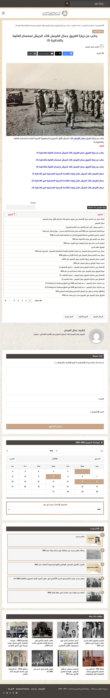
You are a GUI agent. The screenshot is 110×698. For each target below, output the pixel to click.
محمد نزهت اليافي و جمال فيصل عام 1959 (88, 263)
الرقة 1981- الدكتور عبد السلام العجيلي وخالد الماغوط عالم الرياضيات (94, 672)
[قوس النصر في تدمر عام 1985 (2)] (42, 658)
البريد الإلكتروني (97, 411)
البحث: (32, 203)
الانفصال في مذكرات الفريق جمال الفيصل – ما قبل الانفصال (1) (81, 267)
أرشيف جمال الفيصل (92, 47)
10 (53, 476)
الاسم (101, 399)
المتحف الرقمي (88, 25)
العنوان (100, 214)
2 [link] (26, 300)
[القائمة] (3, 14)
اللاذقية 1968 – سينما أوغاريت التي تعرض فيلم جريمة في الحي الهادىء (18, 643)
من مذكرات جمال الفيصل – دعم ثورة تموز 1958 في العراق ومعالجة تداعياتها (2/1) (74, 283)
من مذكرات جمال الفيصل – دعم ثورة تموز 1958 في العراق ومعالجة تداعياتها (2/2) (74, 287)
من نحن (34, 688)
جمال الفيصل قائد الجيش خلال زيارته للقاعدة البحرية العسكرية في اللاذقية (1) (68, 174)
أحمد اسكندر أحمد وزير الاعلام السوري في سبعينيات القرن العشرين (68, 643)
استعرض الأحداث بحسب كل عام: (55, 504)
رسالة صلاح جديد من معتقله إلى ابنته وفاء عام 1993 (63, 550)
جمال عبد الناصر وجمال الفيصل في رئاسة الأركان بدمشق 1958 (81, 255)
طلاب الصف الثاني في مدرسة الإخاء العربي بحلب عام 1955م (42, 643)
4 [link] (18, 300)
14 (97, 481)
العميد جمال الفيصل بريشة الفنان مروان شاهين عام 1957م (83, 259)
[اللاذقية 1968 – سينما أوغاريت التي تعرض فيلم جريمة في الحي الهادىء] (17, 630)
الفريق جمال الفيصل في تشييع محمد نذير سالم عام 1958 (83, 295)
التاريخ (10, 214)
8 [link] (5, 300)
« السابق (98, 458)
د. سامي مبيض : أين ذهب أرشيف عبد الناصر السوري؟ (84, 227)
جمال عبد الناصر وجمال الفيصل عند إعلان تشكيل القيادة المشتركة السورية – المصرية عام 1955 (69, 251)
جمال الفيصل (80, 138)
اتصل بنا (11, 688)
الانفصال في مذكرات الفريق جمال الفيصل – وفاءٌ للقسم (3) (82, 279)
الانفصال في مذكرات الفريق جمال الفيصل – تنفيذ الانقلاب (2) (81, 275)
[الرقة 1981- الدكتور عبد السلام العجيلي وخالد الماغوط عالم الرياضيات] (93, 658)
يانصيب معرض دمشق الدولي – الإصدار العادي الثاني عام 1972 (69, 672)
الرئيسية (98, 25)
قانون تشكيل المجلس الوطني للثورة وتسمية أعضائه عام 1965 (59, 564)
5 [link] (14, 300)
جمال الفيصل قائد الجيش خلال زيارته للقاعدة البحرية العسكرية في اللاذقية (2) (68, 181)
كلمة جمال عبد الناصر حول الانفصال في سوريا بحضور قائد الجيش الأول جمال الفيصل (73, 219)
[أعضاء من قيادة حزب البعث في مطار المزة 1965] (94, 596)
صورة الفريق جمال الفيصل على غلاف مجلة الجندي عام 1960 (82, 271)
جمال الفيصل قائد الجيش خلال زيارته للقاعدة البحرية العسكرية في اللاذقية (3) (68, 188)
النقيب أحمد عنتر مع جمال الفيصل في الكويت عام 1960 (83, 243)
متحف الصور (76, 25)
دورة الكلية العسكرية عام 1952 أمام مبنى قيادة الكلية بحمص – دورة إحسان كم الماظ (73, 231)
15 (82, 481)
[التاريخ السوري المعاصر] (55, 13)
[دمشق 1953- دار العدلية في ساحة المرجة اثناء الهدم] (17, 658)
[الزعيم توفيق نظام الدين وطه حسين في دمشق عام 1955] (93, 630)
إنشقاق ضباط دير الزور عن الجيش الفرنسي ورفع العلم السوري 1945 (80, 291)
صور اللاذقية (82, 316)
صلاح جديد (80, 536)
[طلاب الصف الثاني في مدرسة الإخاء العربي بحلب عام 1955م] (42, 630)
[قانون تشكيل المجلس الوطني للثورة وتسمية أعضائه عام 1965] (94, 568)
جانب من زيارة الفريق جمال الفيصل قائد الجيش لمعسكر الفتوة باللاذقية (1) (70, 153)
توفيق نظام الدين (97, 247)
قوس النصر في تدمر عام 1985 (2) (43, 670)
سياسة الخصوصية (22, 688)
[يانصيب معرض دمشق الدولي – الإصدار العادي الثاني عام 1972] (67, 658)
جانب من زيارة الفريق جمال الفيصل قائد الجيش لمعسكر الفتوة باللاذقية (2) (70, 160)
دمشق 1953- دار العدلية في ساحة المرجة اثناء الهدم (18, 672)
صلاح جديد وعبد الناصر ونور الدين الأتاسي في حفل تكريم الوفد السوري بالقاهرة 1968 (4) (49, 578)
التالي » (12, 458)
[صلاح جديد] (94, 540)
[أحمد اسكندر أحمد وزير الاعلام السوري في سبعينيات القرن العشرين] (67, 630)
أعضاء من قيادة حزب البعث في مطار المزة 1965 (66, 592)
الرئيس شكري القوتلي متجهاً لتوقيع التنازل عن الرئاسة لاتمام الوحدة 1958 (77, 235)
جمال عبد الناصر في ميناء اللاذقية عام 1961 (88, 239)
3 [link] (22, 300)
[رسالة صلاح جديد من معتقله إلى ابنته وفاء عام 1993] (94, 554)
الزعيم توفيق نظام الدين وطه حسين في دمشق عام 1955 (94, 643)
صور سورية (68, 316)
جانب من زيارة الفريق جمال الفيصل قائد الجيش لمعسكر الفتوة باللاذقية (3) (70, 167)
